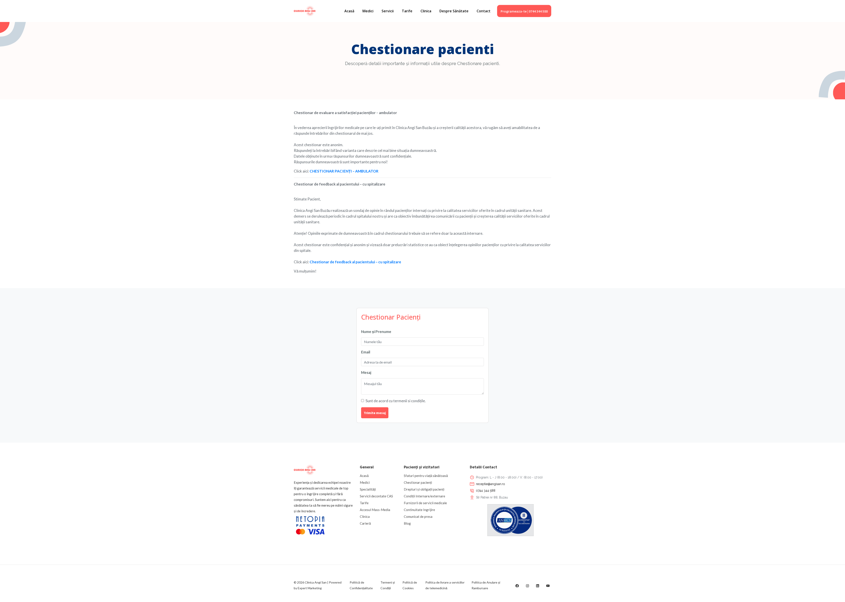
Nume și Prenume (376, 331)
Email (365, 352)
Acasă (349, 11)
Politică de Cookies (409, 585)
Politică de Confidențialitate (361, 585)
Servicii (388, 11)
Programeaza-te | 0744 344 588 (524, 11)
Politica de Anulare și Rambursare (486, 585)
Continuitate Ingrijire (419, 510)
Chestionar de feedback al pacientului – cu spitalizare (355, 262)
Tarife (407, 11)
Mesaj (366, 372)
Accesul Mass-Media (375, 510)
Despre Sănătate (453, 11)
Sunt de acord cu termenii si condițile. (396, 400)
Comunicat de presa (418, 516)
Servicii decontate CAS (376, 496)
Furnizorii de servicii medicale (425, 503)
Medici (367, 11)
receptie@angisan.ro (490, 484)
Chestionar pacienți (418, 482)
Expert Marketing (310, 588)
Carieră (365, 523)
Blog (407, 523)
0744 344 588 (485, 490)
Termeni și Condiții (387, 585)
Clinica (426, 11)
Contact (483, 11)
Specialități (368, 489)
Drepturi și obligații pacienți (424, 489)
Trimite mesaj (375, 413)
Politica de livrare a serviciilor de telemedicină (445, 585)
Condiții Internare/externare (424, 496)
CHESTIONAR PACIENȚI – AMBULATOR (344, 171)
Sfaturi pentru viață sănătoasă (426, 476)
